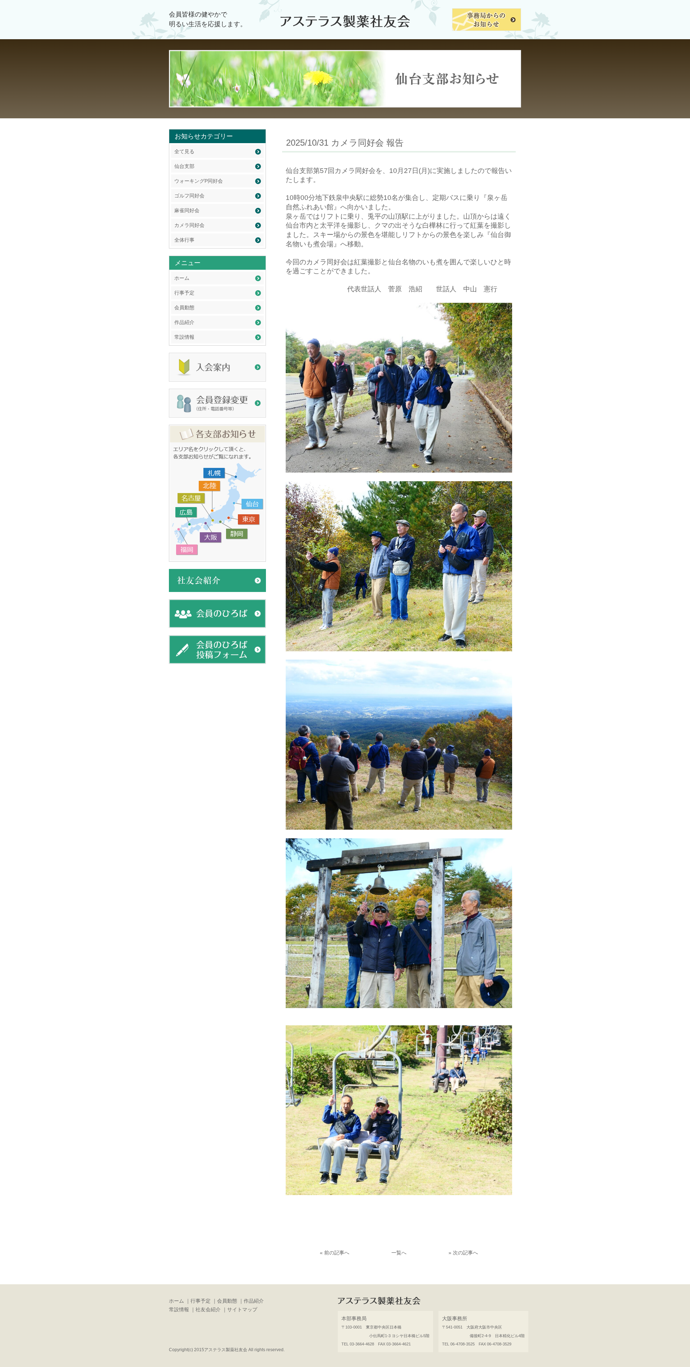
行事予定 (184, 293)
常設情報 (184, 337)
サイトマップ (242, 1309)
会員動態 (184, 307)
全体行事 (184, 240)
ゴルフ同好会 (189, 196)
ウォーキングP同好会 (198, 181)
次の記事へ (465, 1253)
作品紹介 (184, 322)
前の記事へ (336, 1253)
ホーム (181, 278)
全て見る (184, 151)
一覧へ (398, 1253)
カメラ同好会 (189, 225)
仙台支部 (184, 166)
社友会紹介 (208, 1309)
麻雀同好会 (186, 210)
